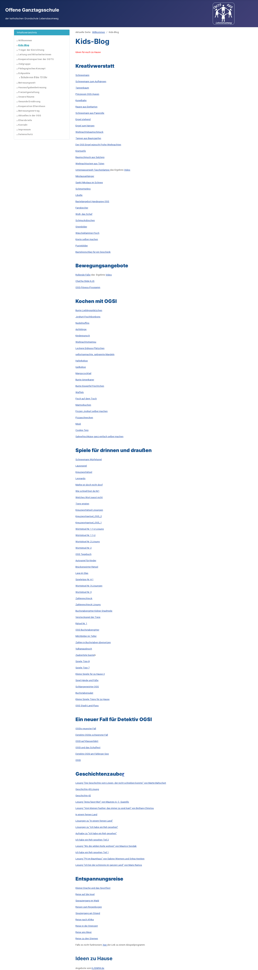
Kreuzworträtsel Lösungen (89, 510)
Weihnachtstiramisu (85, 342)
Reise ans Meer (83, 932)
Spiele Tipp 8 (82, 661)
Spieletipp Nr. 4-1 (84, 579)
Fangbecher (81, 207)
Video (127, 170)
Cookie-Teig (81, 430)
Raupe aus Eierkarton (86, 106)
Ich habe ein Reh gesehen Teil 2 (92, 839)
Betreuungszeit (26, 82)
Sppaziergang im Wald (87, 900)
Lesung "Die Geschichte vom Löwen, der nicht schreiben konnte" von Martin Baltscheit (120, 783)
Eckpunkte (24, 73)
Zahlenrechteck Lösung (88, 604)
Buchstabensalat (84, 693)
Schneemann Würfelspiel (88, 459)
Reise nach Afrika (84, 919)
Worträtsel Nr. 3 (83, 592)
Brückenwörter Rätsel (86, 567)
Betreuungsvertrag (28, 110)
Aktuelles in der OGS (29, 115)
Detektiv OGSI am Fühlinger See (92, 753)
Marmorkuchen (83, 405)
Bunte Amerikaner (84, 379)
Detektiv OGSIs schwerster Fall (91, 735)
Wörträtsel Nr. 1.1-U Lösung (89, 529)
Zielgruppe (24, 64)
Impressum (24, 129)
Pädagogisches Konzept (31, 68)
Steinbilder (81, 226)
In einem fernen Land (86, 814)
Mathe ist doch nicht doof (89, 484)
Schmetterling (83, 189)
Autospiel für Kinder (85, 560)
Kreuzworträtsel (83, 472)
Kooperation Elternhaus (31, 106)
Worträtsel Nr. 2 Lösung (87, 541)
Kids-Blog (23, 45)
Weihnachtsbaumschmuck (89, 132)
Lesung (79, 802)
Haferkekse (81, 360)
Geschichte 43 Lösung (87, 789)
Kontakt (22, 124)
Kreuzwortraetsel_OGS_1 (88, 522)
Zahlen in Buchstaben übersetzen (93, 642)
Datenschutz (25, 134)
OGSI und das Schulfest (87, 747)
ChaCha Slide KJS (84, 281)
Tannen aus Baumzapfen (88, 138)
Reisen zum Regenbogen (88, 907)
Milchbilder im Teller (86, 636)
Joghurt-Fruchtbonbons (87, 316)
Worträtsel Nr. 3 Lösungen (88, 585)
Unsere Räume (26, 96)
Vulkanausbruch (83, 648)
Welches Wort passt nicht (89, 497)
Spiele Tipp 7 (82, 667)
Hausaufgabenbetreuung (32, 87)
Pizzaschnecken (84, 417)
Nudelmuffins (82, 323)
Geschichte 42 (83, 795)
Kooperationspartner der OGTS (36, 59)
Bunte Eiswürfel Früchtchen (89, 386)
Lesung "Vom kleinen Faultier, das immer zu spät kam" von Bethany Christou (114, 808)
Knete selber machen (86, 239)
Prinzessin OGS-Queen (87, 94)
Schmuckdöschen (85, 220)
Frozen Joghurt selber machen (91, 411)
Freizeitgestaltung (28, 92)
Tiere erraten (82, 503)
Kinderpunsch (82, 335)
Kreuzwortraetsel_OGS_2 (88, 516)
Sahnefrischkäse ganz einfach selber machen (99, 436)
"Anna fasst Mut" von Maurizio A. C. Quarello (106, 802)
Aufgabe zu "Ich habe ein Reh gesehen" (96, 833)
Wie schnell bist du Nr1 (87, 491)
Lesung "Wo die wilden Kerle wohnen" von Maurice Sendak (106, 846)
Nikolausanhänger (84, 176)
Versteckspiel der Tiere (87, 617)
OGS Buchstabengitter (87, 629)
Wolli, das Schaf (83, 214)
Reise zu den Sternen (86, 938)
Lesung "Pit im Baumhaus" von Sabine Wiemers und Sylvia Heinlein (109, 858)
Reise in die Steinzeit (86, 926)
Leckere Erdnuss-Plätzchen (89, 348)
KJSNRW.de (98, 968)
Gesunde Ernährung (29, 101)
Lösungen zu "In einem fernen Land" (94, 821)
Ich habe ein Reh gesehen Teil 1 (92, 852)
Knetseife (80, 151)
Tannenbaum (82, 87)
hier (105, 945)
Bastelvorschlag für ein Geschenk (93, 252)
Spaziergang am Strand (87, 913)
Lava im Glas (81, 573)
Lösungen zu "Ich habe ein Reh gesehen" (96, 827)
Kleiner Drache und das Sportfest (92, 888)
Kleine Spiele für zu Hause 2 (90, 674)
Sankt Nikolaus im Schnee (89, 182)
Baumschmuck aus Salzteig (89, 157)
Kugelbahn (81, 100)
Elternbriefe (25, 120)
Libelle (78, 195)
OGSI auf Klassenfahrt (86, 741)
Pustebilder (81, 245)
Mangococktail (83, 373)
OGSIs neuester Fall (85, 728)
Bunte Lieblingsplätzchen (88, 310)
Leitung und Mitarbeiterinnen (34, 54)
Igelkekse (80, 367)
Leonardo (80, 478)
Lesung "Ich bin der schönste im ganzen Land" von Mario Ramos (108, 865)
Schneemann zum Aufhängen (90, 81)
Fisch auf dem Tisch (86, 398)
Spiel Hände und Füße (86, 680)
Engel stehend (83, 119)
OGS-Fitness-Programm (87, 287)
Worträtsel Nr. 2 (83, 548)
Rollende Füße (83, 274)
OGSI (78, 760)
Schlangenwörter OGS (87, 686)
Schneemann (82, 75)
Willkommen (25, 40)
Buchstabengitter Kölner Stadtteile (93, 611)
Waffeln (79, 392)
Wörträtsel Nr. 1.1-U (85, 535)
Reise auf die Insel (85, 894)
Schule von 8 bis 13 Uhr (34, 77)
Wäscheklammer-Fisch (87, 233)
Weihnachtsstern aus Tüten (89, 163)
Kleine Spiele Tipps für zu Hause (92, 699)
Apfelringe (81, 329)
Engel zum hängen (84, 125)
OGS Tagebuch (83, 554)
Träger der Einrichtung (31, 50)
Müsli (78, 424)
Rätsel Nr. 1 (81, 623)
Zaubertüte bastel (85, 655)
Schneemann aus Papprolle (89, 113)
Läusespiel (81, 465)
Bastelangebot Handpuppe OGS (92, 201)
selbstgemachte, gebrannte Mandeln (94, 354)
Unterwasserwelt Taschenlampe (92, 170)
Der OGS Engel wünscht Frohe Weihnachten (98, 144)
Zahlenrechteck (83, 598)
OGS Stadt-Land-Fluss (87, 705)
